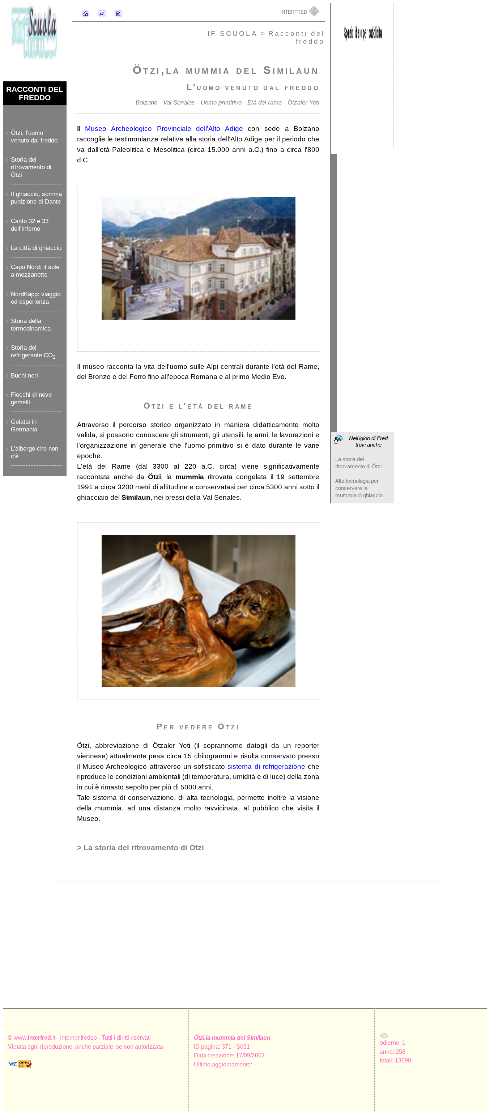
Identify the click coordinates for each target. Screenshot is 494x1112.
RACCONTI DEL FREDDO (34, 93)
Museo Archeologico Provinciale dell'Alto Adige (164, 128)
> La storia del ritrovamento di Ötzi (140, 847)
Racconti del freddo (296, 37)
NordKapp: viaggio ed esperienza (35, 297)
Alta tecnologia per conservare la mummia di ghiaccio (359, 488)
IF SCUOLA (234, 33)
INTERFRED (294, 12)
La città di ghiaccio (36, 247)
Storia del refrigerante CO (33, 351)
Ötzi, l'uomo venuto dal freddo (34, 136)
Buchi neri (24, 375)
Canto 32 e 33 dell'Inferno (29, 224)
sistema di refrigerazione (266, 766)
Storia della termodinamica (31, 324)
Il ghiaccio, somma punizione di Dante (36, 197)
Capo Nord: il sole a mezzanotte (35, 270)
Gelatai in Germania (24, 425)
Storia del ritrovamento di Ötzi (31, 167)
